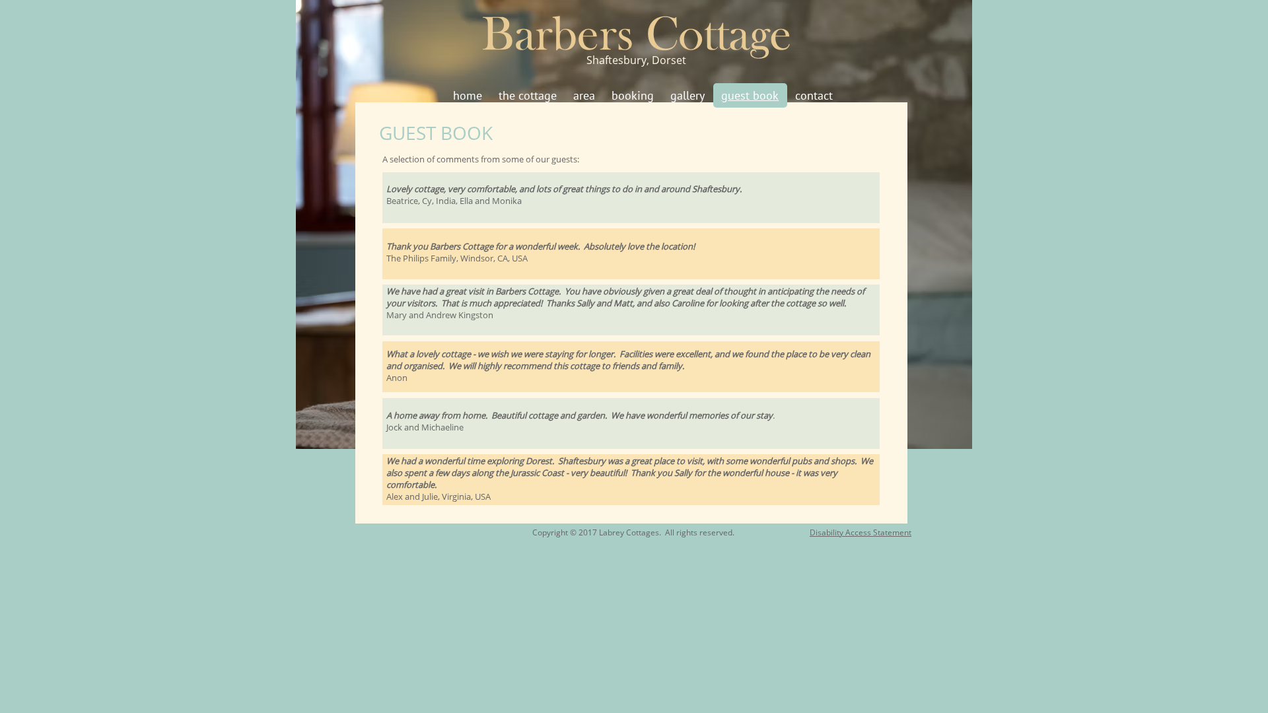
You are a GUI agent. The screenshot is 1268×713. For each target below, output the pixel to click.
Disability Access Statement (860, 532)
